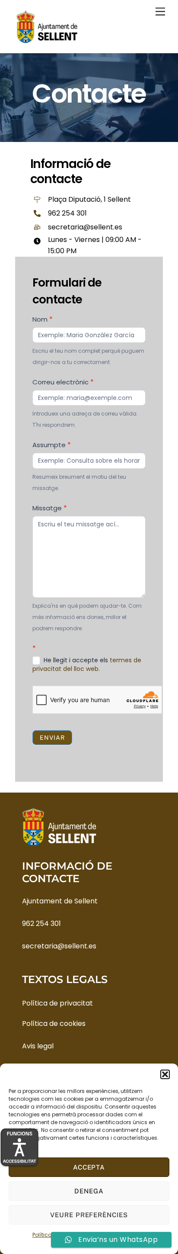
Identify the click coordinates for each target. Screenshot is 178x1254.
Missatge (49, 508)
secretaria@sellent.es (59, 946)
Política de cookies (54, 1023)
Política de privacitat (57, 1003)
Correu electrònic (63, 382)
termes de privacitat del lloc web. (86, 664)
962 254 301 (41, 923)
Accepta (89, 1167)
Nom (42, 319)
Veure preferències (89, 1215)
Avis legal (38, 1046)
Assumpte (51, 444)
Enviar (52, 737)
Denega (89, 1191)
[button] (165, 1074)
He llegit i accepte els (86, 664)
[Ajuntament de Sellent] (47, 42)
